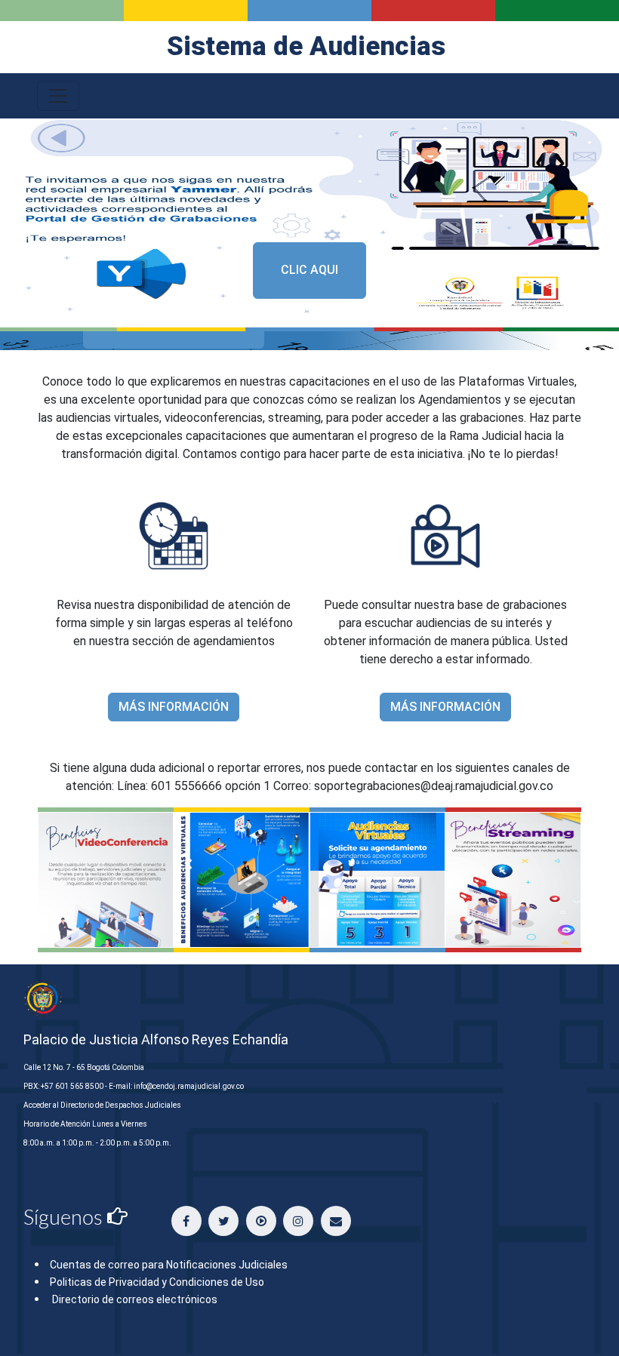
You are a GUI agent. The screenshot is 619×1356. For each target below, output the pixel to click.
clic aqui (309, 270)
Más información (174, 707)
